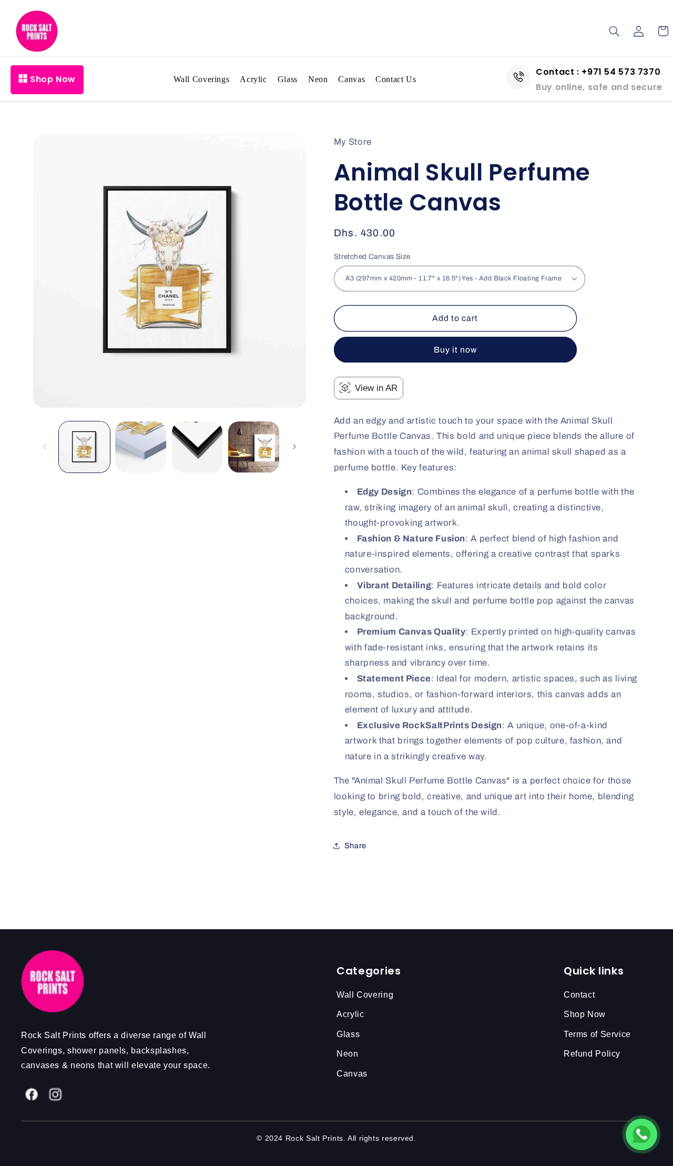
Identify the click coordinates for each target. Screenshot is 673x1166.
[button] (615, 31)
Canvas (351, 79)
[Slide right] (294, 447)
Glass (288, 79)
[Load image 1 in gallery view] (84, 447)
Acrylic (253, 79)
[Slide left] (44, 447)
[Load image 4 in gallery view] (253, 447)
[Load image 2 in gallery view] (140, 447)
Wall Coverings (202, 79)
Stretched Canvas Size (372, 256)
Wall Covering (364, 994)
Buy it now (455, 349)
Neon (318, 79)
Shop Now (53, 79)
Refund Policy (592, 1053)
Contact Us (395, 79)
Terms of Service (597, 1034)
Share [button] (355, 845)
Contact (579, 994)
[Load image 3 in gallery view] (197, 447)
